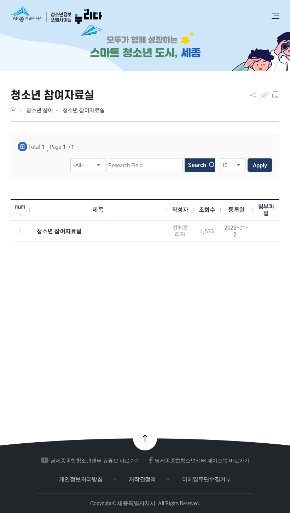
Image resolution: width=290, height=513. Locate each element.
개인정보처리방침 (81, 479)
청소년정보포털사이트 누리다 (56, 15)
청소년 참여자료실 (83, 110)
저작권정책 (142, 479)
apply (260, 165)
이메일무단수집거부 (206, 479)
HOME (13, 110)
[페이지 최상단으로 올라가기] (145, 438)
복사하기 (264, 94)
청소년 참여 (39, 110)
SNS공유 (253, 94)
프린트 (275, 94)
